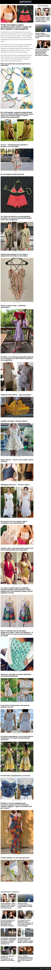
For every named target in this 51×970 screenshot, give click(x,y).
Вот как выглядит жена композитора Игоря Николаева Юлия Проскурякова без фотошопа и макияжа (8, 922)
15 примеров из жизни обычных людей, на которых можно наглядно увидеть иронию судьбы (25, 940)
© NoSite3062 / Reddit (17, 302)
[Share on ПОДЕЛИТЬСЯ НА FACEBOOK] (13, 887)
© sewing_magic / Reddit (17, 518)
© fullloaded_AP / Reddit (17, 251)
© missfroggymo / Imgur (17, 627)
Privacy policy (47, 968)
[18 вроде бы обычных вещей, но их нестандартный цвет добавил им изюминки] (8, 950)
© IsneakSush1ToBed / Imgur (17, 213)
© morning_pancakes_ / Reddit (17, 481)
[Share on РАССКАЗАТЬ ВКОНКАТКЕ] (16, 887)
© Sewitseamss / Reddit (17, 141)
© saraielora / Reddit (17, 702)
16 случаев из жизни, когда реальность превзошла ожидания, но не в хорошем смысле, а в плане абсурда (25, 922)
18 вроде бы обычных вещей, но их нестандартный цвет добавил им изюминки (7, 958)
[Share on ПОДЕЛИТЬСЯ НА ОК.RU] (20, 887)
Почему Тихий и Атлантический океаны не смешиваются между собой (25, 905)
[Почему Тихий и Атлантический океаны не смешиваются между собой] (25, 898)
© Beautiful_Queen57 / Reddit (17, 772)
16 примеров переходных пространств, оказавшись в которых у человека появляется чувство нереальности (8, 940)
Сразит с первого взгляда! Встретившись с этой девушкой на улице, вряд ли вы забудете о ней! (25, 958)
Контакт (41, 968)
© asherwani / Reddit (16, 171)
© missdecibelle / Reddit (17, 456)
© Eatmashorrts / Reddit (17, 545)
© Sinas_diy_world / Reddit (17, 882)
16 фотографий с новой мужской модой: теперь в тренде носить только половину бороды (8, 905)
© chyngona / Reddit (17, 109)
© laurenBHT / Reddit (17, 854)
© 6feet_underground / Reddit (17, 800)
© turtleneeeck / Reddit (17, 391)
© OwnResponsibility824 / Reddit (17, 671)
